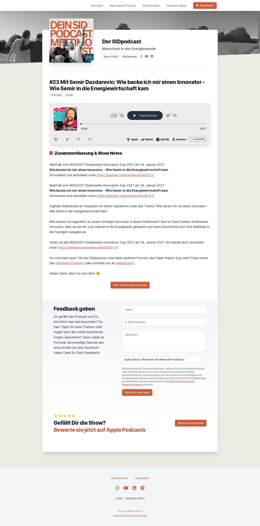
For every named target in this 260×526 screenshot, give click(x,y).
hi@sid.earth (125, 263)
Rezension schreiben (190, 423)
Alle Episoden (151, 5)
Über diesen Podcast (122, 5)
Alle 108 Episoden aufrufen (130, 285)
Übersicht (97, 5)
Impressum (142, 478)
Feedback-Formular (70, 263)
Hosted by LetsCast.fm (130, 511)
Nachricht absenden (137, 392)
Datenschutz (119, 478)
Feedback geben (176, 5)
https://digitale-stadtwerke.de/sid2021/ (125, 175)
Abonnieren (207, 5)
